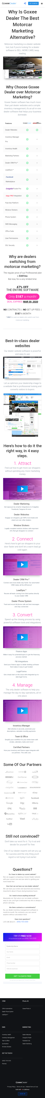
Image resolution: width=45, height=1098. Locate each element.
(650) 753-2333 (22, 922)
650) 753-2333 (30, 938)
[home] (8, 2)
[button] (42, 3)
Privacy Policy (32, 980)
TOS (25, 980)
